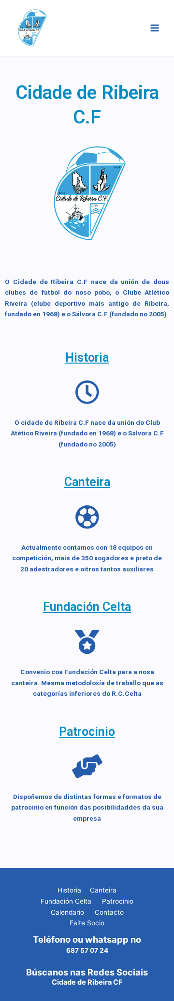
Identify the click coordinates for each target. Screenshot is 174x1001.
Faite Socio (87, 923)
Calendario (67, 912)
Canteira (87, 482)
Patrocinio (87, 732)
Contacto (109, 912)
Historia (87, 358)
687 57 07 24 (87, 950)
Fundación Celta (87, 607)
